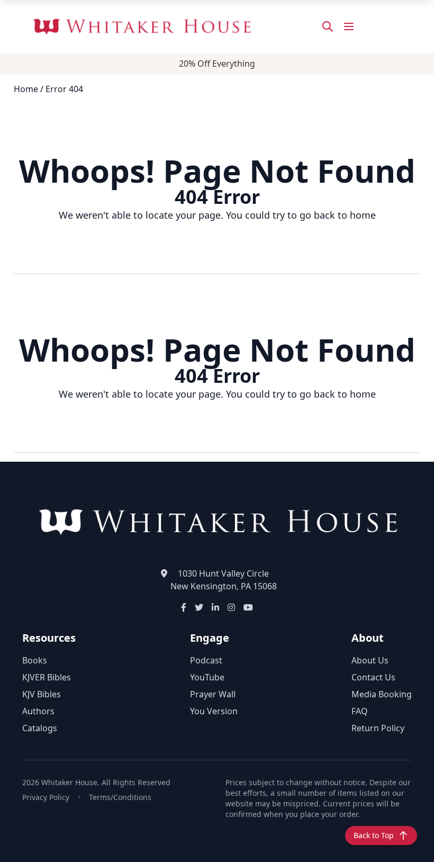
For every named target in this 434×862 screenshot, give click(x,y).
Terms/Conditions (120, 797)
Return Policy (377, 728)
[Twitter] (199, 607)
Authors (38, 711)
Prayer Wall (213, 694)
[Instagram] (231, 607)
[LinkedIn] (215, 607)
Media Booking (381, 694)
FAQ (359, 711)
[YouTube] (248, 607)
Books (34, 660)
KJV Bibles (41, 694)
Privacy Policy (45, 797)
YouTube (207, 677)
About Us (369, 660)
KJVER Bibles (46, 677)
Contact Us (373, 677)
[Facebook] (183, 607)
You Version (214, 711)
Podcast (206, 660)
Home (26, 89)
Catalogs (39, 728)
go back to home (338, 215)
